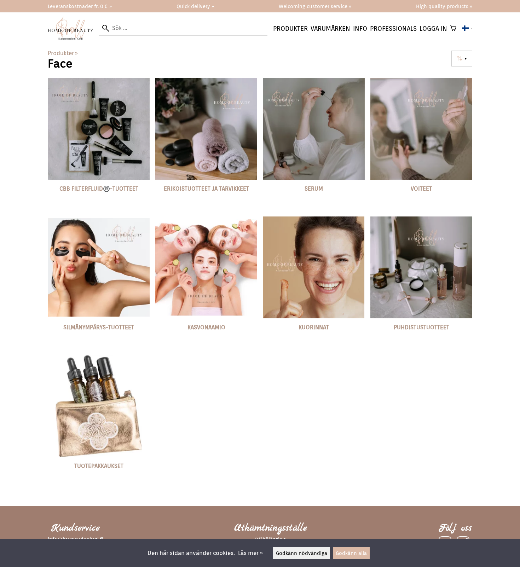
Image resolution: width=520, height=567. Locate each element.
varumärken (330, 28)
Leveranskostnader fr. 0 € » (80, 6)
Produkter (290, 28)
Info (360, 28)
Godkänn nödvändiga (301, 553)
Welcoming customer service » (315, 6)
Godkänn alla (351, 553)
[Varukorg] (453, 28)
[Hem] (73, 37)
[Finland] (467, 28)
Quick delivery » (195, 6)
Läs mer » (250, 553)
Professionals (393, 28)
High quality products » (444, 6)
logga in (433, 28)
